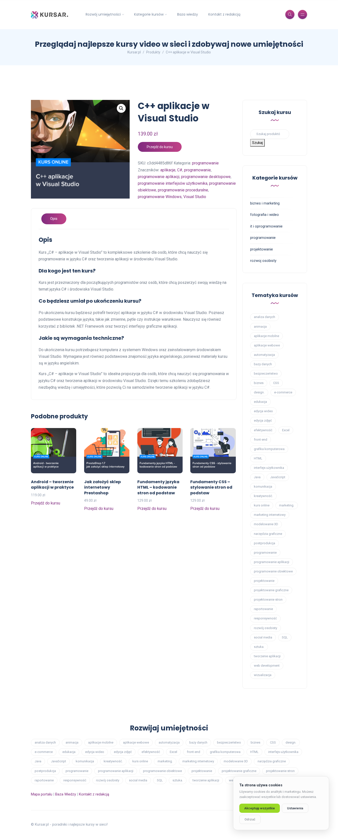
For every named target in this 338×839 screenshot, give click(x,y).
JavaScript (277, 477)
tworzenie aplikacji (267, 656)
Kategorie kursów (149, 14)
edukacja (260, 402)
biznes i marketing (265, 203)
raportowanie (263, 609)
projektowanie (261, 249)
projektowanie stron (268, 599)
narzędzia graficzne (268, 534)
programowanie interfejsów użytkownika (172, 183)
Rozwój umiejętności (103, 14)
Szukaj (257, 142)
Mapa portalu (41, 794)
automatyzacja (264, 355)
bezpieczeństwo (266, 373)
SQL (285, 637)
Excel (286, 430)
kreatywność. (263, 496)
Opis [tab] (53, 218)
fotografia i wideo (264, 214)
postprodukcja (264, 543)
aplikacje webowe (267, 345)
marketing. (286, 505)
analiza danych (264, 317)
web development (267, 665)
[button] (121, 108)
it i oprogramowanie (266, 226)
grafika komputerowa (269, 449)
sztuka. (259, 647)
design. (259, 392)
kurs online (261, 505)
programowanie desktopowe (206, 176)
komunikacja (263, 486)
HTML (258, 458)
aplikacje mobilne (266, 336)
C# (179, 170)
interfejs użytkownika (269, 468)
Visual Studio (194, 196)
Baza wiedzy (187, 14)
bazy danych (263, 364)
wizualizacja (262, 675)
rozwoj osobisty (263, 260)
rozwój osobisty (265, 628)
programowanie (205, 163)
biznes (259, 383)
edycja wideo (263, 411)
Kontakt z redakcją (224, 14)
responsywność (265, 618)
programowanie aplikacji (158, 176)
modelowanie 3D (266, 524)
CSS (276, 383)
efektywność (263, 430)
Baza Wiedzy (65, 794)
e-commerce (283, 392)
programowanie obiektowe (273, 571)
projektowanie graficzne (271, 590)
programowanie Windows (160, 196)
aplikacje (167, 170)
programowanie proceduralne (183, 190)
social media (263, 637)
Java (257, 477)
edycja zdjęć (263, 420)
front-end (260, 439)
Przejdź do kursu (160, 147)
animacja (260, 326)
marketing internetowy (270, 515)
